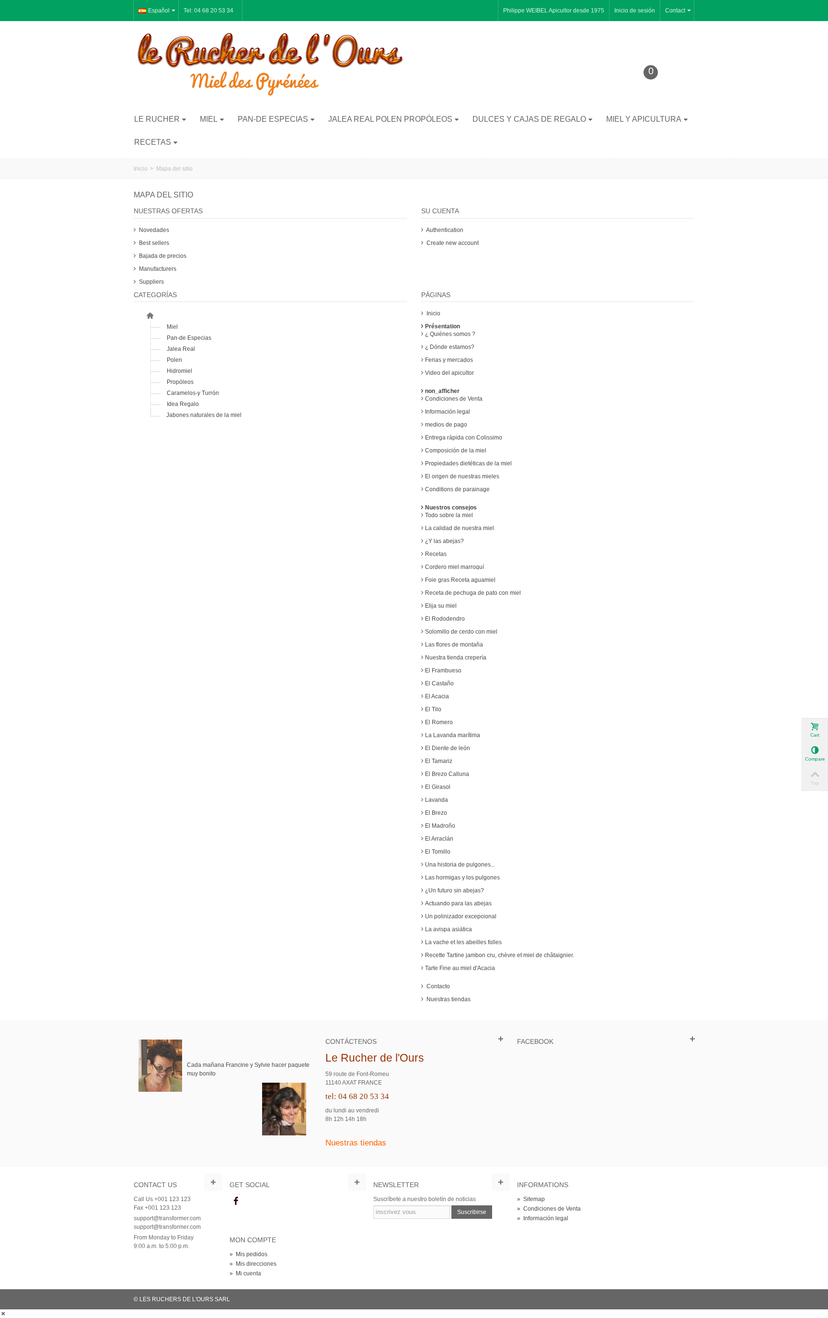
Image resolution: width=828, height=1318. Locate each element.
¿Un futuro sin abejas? (454, 890)
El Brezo (436, 812)
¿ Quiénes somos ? (450, 334)
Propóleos (180, 382)
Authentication (444, 230)
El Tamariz (438, 761)
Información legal (447, 411)
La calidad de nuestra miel (459, 528)
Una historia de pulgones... (460, 864)
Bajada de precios (162, 256)
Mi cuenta (245, 1273)
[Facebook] (236, 1201)
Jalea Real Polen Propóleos (390, 119)
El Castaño (439, 683)
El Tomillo (437, 851)
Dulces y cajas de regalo (529, 119)
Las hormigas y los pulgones (462, 877)
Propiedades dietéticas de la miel (468, 463)
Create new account (452, 243)
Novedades (153, 230)
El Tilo (433, 709)
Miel (209, 119)
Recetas (152, 142)
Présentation (442, 326)
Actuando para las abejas (458, 903)
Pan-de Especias (273, 119)
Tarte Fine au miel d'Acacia (460, 968)
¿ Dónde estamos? (449, 347)
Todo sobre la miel (449, 515)
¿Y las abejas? (444, 541)
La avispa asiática (448, 929)
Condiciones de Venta (454, 398)
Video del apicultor (449, 373)
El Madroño (440, 825)
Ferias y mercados (449, 360)
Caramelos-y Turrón (193, 393)
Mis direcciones (253, 1263)
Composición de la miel (455, 450)
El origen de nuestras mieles (462, 476)
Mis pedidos (248, 1254)
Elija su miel (441, 605)
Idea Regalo (183, 404)
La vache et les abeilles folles (463, 942)
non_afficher (442, 391)
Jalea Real (181, 349)
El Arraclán (439, 838)
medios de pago (446, 424)
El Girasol (437, 787)
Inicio (432, 313)
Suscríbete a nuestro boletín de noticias (424, 1199)
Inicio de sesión (634, 10)
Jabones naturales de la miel (204, 415)
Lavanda (436, 800)
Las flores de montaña (454, 644)
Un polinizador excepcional (460, 916)
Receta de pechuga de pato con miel (473, 593)
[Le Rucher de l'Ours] (270, 64)
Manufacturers (157, 269)
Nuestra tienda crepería (455, 657)
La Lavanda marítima (452, 735)
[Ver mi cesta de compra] (658, 87)
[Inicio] (150, 315)
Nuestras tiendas (448, 999)
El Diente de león (447, 748)
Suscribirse (471, 1212)
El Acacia (437, 696)
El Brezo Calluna (447, 774)
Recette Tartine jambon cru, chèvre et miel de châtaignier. (499, 955)
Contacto (437, 986)
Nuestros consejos (451, 507)
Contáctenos (351, 1041)
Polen (174, 360)
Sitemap (531, 1199)
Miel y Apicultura (643, 119)
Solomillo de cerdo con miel (461, 631)
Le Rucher (157, 119)
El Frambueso (443, 670)
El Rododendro (445, 618)
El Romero (439, 722)
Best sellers (153, 243)
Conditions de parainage (457, 489)
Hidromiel (179, 371)
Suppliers (151, 281)
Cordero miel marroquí (454, 567)
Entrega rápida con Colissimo (463, 437)
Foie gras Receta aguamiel (460, 580)
